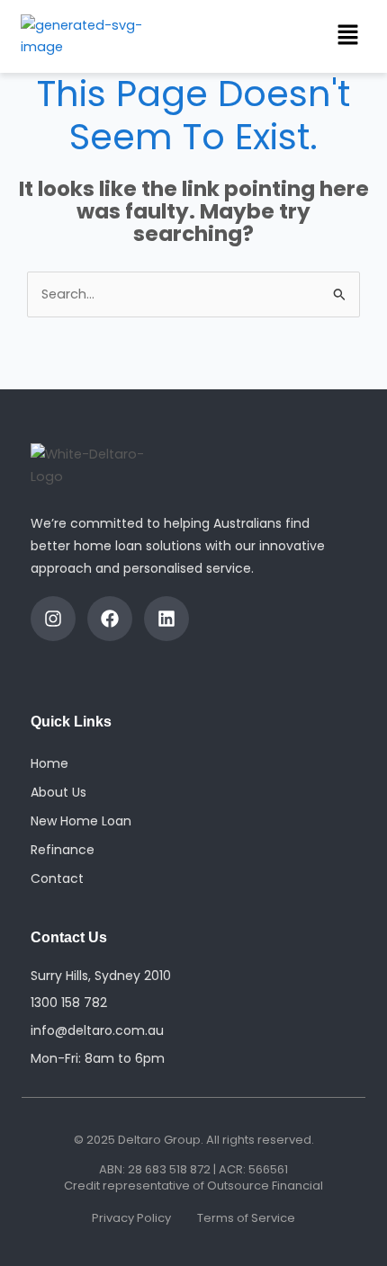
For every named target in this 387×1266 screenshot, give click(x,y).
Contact (57, 878)
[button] (347, 36)
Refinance (62, 850)
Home (49, 763)
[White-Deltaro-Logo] (98, 465)
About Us (58, 792)
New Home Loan (81, 821)
